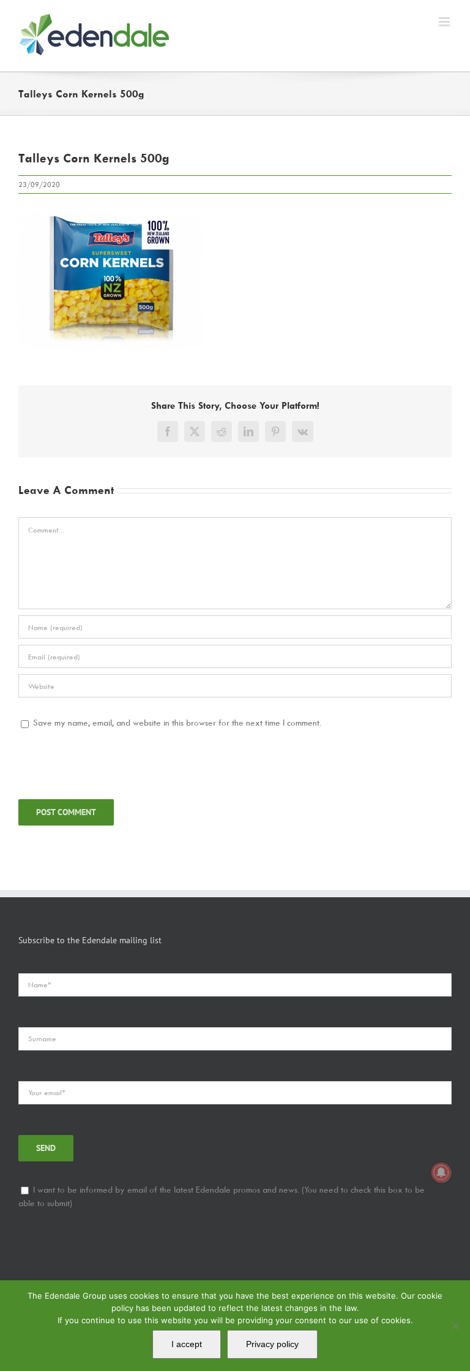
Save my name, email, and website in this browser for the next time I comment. (177, 722)
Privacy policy (272, 1344)
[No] (455, 1326)
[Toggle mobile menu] (445, 21)
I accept (186, 1344)
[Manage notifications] (441, 1172)
